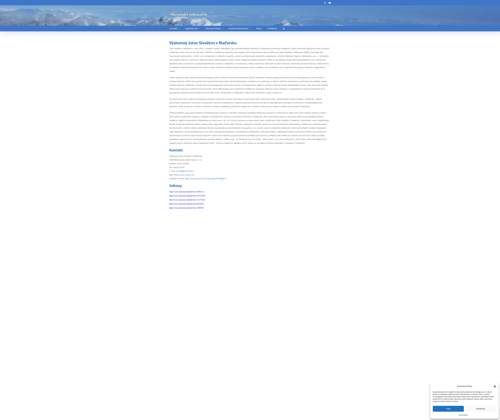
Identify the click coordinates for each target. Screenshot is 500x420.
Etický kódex (463, 415)
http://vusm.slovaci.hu (184, 175)
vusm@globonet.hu (184, 171)
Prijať (448, 409)
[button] (494, 386)
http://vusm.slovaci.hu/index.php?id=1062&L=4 (206, 178)
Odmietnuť (480, 409)
